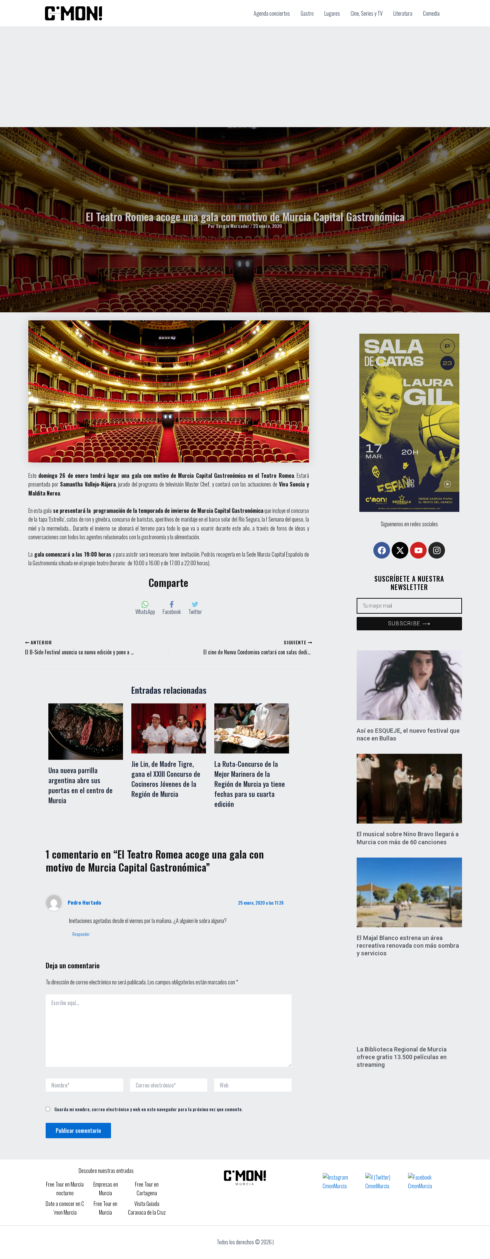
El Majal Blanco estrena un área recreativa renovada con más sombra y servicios (408, 945)
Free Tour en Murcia (105, 1208)
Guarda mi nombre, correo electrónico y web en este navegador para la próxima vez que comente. (148, 1109)
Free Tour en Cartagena (147, 1188)
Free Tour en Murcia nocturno (65, 1188)
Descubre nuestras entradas (106, 1171)
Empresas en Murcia (105, 1188)
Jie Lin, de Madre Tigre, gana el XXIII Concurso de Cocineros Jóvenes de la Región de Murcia (165, 779)
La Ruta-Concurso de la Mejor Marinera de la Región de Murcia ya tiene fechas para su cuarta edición (249, 784)
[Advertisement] (245, 77)
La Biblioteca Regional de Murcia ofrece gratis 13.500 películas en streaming (402, 1057)
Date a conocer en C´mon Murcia (65, 1208)
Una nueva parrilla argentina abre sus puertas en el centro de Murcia (80, 785)
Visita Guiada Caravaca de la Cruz (147, 1208)
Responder (81, 934)
